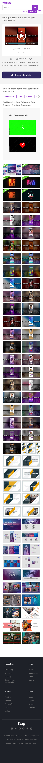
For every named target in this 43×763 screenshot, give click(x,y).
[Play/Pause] (6, 44)
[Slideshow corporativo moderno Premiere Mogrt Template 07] (12, 562)
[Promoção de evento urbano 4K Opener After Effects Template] (31, 169)
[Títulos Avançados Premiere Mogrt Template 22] (12, 625)
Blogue (31, 704)
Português (9, 704)
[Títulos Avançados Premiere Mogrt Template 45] (31, 612)
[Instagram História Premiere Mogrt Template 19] (31, 435)
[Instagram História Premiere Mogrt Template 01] (31, 245)
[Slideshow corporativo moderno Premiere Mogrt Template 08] (31, 562)
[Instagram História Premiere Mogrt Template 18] (12, 435)
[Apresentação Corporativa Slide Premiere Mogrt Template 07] (12, 499)
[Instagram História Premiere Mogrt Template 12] (31, 271)
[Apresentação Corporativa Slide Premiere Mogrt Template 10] (31, 511)
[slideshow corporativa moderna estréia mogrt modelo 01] (12, 524)
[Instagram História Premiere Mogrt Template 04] (12, 397)
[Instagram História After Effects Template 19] (31, 372)
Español (8, 701)
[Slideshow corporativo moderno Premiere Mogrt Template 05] (12, 549)
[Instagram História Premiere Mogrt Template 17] (31, 423)
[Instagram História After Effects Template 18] (12, 372)
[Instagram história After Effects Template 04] (31, 309)
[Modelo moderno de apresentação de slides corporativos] (12, 169)
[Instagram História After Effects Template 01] (31, 207)
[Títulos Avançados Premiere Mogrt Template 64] (31, 625)
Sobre (31, 697)
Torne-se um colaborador (10, 681)
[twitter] (16, 728)
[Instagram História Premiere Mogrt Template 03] (12, 233)
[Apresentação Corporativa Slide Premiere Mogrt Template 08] (31, 499)
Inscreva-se (32, 11)
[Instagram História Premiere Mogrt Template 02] (31, 385)
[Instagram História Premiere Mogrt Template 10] (12, 410)
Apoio (31, 677)
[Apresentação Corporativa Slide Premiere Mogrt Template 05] (12, 486)
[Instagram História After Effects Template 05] (12, 321)
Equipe (31, 701)
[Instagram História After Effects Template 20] (12, 385)
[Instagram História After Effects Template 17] (12, 207)
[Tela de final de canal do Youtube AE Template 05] (12, 638)
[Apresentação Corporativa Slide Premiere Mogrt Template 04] (31, 473)
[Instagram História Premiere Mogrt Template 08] (12, 258)
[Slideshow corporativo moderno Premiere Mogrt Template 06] (31, 549)
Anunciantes (33, 673)
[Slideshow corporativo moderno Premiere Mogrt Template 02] (31, 524)
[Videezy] (6, 3)
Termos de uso (11, 743)
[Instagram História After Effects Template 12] (12, 271)
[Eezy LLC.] (21, 724)
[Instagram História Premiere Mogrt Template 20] (31, 296)
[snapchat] (27, 728)
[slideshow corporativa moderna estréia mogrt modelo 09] (31, 575)
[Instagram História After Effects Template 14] (31, 347)
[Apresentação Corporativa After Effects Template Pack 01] (31, 448)
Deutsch (8, 708)
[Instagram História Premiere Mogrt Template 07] (12, 283)
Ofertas (32, 670)
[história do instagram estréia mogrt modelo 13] (12, 448)
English (8, 697)
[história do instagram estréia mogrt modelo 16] (31, 233)
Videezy (8, 677)
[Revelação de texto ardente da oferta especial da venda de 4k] (12, 182)
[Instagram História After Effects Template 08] (31, 258)
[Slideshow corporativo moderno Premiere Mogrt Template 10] (12, 575)
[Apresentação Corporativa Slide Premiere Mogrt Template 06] (31, 486)
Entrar (25, 11)
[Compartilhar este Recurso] (24, 52)
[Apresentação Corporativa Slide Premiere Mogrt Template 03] (31, 461)
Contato (32, 708)
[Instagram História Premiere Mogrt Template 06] (12, 296)
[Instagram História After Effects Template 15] (12, 359)
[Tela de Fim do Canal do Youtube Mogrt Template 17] (31, 587)
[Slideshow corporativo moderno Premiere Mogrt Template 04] (31, 537)
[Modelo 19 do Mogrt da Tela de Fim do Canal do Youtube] (31, 600)
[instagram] (23, 728)
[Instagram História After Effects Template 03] (12, 309)
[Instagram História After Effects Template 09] (31, 220)
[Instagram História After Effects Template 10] (31, 334)
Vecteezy (8, 673)
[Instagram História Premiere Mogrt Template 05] (31, 283)
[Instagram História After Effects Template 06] (12, 334)
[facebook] (12, 728)
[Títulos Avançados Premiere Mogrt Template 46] (31, 638)
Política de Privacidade (27, 743)
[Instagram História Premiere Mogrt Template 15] (12, 423)
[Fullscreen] (37, 44)
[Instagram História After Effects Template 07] (31, 321)
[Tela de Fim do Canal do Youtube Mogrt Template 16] (12, 587)
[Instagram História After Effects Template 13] (12, 347)
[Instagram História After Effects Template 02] (12, 220)
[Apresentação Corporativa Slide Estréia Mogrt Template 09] (12, 511)
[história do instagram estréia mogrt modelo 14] (31, 410)
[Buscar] (35, 7)
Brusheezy (9, 670)
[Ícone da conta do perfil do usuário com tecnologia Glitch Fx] (31, 195)
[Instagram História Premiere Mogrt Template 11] (12, 245)
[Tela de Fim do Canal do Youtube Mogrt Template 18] (12, 600)
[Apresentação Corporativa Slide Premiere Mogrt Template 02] (12, 461)
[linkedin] (31, 728)
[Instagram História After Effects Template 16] (31, 359)
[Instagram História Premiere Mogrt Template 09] (31, 397)
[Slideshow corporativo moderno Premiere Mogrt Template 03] (12, 537)
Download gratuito (23, 75)
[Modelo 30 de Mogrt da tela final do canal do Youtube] (12, 612)
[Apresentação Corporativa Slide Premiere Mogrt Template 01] (12, 473)
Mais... (7, 711)
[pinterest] (20, 728)
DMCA (31, 680)
